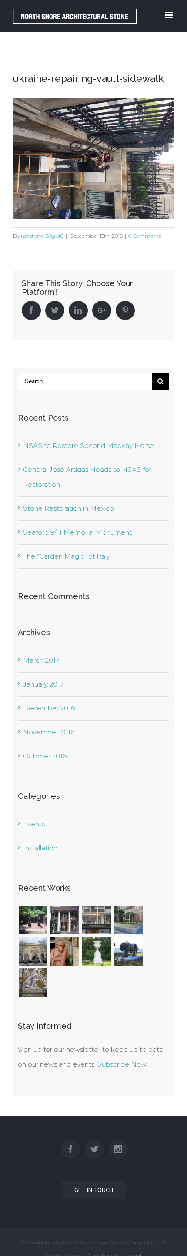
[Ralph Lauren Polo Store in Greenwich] (33, 951)
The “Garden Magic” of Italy (66, 556)
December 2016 (49, 708)
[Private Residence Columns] (65, 920)
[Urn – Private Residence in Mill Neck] (96, 951)
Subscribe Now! (122, 1064)
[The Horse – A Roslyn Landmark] (33, 982)
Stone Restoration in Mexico (68, 508)
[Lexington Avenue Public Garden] (128, 920)
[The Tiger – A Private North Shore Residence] (128, 951)
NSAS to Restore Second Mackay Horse (88, 445)
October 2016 (45, 756)
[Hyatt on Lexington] (96, 920)
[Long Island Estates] (33, 920)
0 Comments (144, 235)
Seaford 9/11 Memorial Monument (77, 532)
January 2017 (43, 684)
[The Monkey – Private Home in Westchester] (65, 951)
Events (34, 824)
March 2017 (41, 660)
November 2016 (48, 732)
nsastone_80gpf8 (42, 235)
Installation (40, 848)
